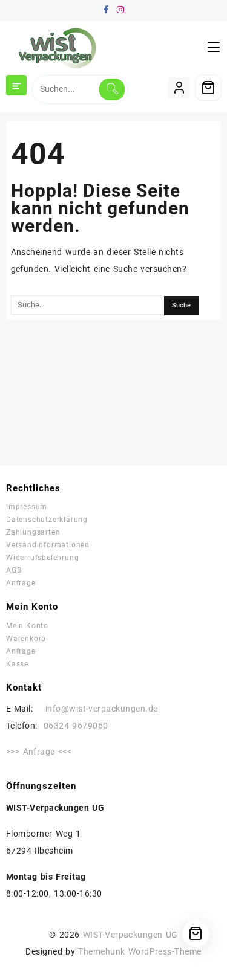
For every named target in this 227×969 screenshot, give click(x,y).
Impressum (26, 507)
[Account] (178, 87)
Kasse (17, 664)
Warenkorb (26, 638)
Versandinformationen (48, 545)
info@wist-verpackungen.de (95, 708)
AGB (13, 570)
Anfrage (21, 583)
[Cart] (208, 87)
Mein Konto (27, 626)
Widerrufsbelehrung (42, 557)
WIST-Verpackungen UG (130, 934)
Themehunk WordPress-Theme (140, 951)
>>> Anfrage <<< (38, 751)
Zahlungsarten (33, 532)
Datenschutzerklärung (47, 519)
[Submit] (112, 89)
